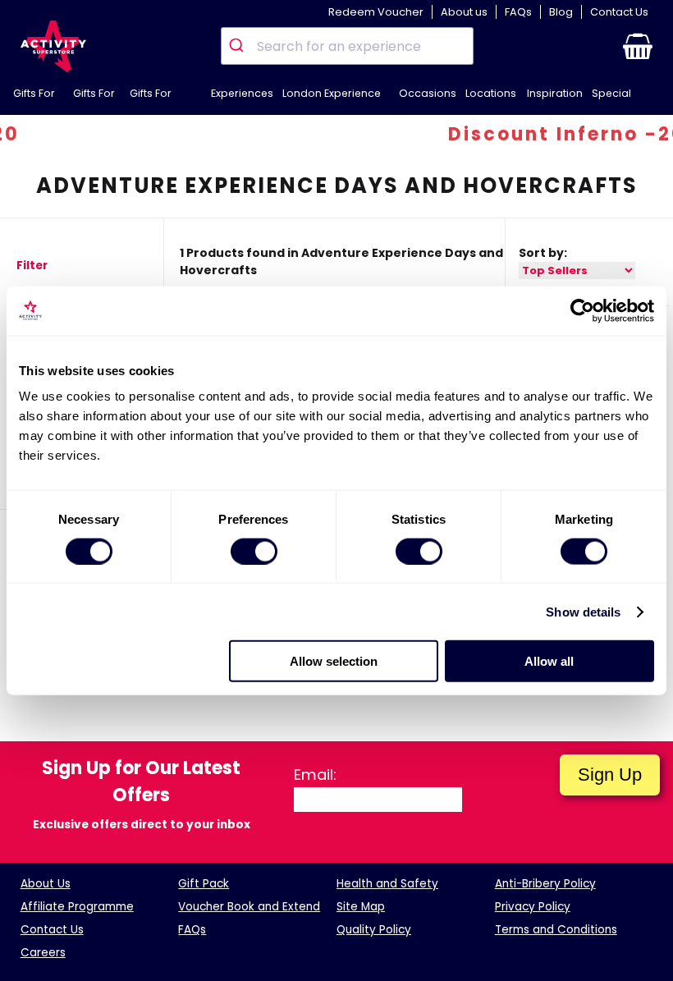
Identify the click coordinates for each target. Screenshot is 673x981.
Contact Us (619, 12)
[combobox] (347, 46)
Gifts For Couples (152, 100)
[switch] (254, 551)
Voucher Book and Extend (249, 907)
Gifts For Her (94, 100)
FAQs (518, 12)
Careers (43, 952)
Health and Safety (387, 884)
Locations (490, 93)
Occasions (427, 93)
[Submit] (239, 46)
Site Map (360, 907)
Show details (583, 611)
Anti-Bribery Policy (545, 884)
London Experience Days (331, 100)
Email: (315, 774)
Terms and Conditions (556, 929)
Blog (561, 12)
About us (464, 12)
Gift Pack (203, 884)
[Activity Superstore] (53, 46)
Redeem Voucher (375, 12)
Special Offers (611, 100)
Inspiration (555, 93)
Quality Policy (373, 929)
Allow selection (334, 661)
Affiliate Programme (77, 907)
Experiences (242, 93)
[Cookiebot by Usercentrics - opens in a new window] (582, 310)
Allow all (549, 661)
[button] (637, 46)
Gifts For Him (34, 100)
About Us (46, 884)
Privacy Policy (532, 907)
